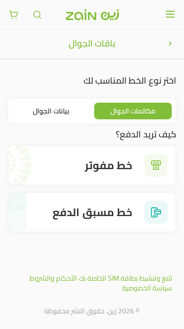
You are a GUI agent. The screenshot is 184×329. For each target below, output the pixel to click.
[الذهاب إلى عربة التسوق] (14, 15)
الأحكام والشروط (53, 278)
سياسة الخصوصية (147, 288)
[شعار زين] (92, 15)
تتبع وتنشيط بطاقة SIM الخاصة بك (125, 278)
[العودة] (170, 43)
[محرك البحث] (37, 15)
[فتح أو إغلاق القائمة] (170, 14)
